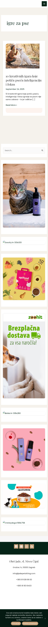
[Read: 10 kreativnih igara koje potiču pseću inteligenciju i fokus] (21, 54)
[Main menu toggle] (44, 3)
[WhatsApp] (26, 546)
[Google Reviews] (32, 546)
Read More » (11, 105)
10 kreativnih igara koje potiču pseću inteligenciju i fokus (23, 80)
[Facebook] (16, 546)
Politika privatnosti (30, 623)
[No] (45, 618)
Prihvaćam (16, 623)
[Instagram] (21, 546)
